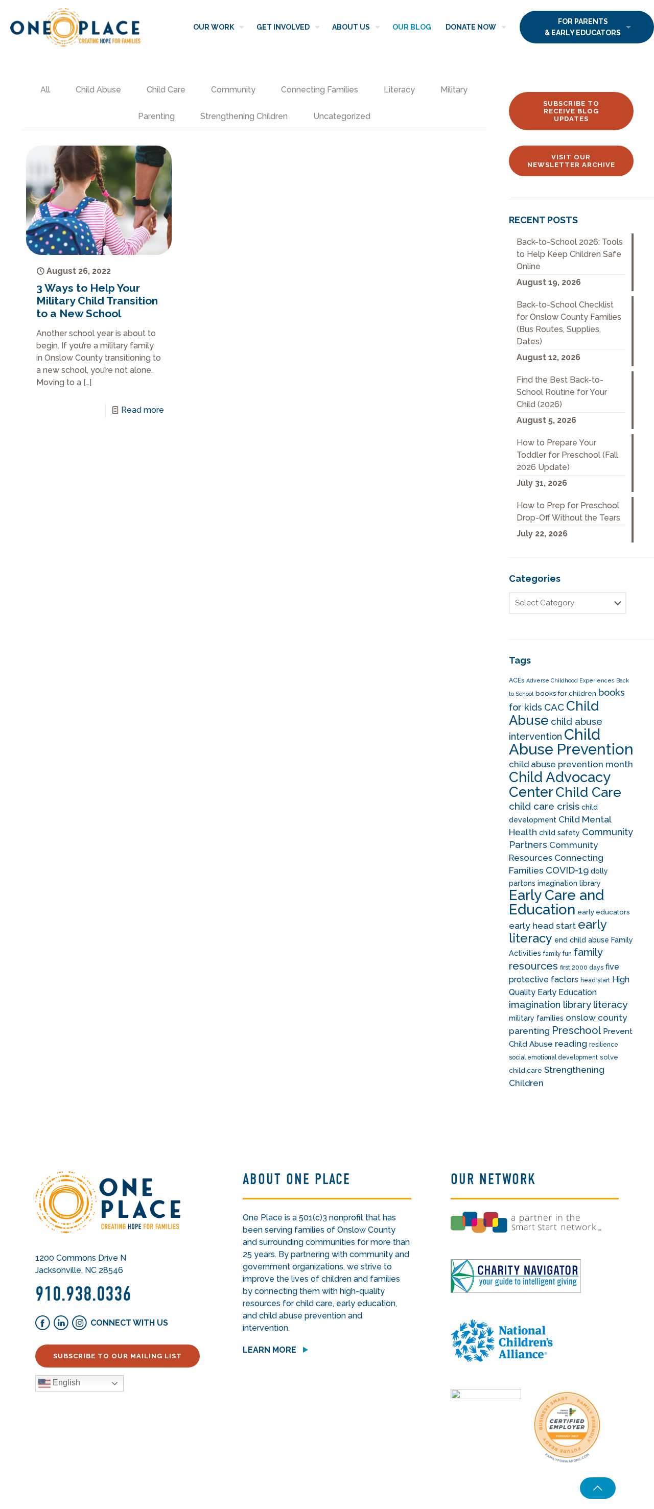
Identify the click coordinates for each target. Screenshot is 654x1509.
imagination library (550, 1004)
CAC (554, 707)
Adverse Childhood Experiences (570, 680)
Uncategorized (341, 116)
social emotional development (553, 1057)
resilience (603, 1044)
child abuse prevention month (571, 764)
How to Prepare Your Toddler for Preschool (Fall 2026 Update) (567, 455)
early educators (603, 912)
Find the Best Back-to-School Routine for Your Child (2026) (562, 392)
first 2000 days (581, 967)
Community (233, 90)
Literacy (399, 90)
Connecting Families (319, 90)
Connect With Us (129, 1323)
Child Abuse (98, 90)
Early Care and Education (556, 902)
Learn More (269, 1350)
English (65, 1382)
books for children (565, 693)
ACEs (516, 680)
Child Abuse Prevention (571, 741)
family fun (557, 953)
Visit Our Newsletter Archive (571, 161)
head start (595, 980)
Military (454, 90)
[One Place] (75, 27)
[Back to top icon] (598, 1488)
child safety (559, 833)
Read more (142, 410)
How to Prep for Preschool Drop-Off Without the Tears (568, 512)
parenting (529, 1031)
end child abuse (581, 940)
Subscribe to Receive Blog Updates (571, 111)
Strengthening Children (244, 116)
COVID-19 (567, 870)
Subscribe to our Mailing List (117, 1356)
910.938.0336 (83, 1294)
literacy (610, 1004)
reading (571, 1044)
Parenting (156, 116)
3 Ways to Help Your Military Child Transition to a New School (97, 300)
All (45, 90)
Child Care (166, 90)
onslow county (596, 1017)
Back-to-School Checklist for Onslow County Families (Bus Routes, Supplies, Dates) (569, 323)
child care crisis (544, 806)
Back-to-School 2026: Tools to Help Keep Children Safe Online (570, 254)
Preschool (576, 1030)
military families (536, 1018)
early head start (542, 926)
